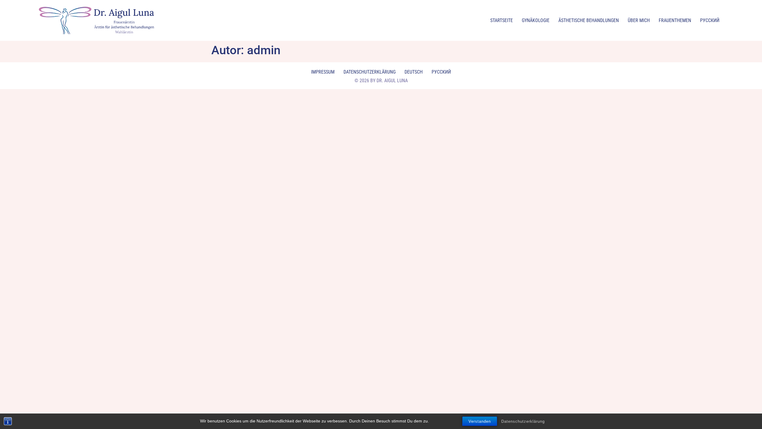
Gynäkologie (535, 20)
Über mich (639, 20)
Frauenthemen (675, 20)
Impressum (323, 72)
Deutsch (414, 72)
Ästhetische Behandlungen (588, 20)
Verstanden (480, 421)
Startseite (501, 20)
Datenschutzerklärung (523, 421)
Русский (709, 20)
